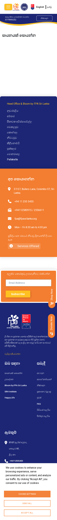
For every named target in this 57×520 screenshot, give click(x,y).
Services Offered (28, 246)
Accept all (27, 512)
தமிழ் (49, 7)
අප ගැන (40, 373)
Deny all (27, 503)
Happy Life (10, 397)
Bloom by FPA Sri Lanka (16, 385)
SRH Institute (11, 391)
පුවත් (39, 397)
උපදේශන (9, 379)
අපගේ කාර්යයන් (44, 379)
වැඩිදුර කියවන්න (12, 354)
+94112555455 (16, 461)
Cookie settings (27, 494)
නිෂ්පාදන (44, 18)
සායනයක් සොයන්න (13, 373)
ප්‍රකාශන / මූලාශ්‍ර (44, 391)
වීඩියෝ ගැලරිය (43, 410)
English (40, 7)
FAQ (39, 404)
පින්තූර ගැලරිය (43, 416)
